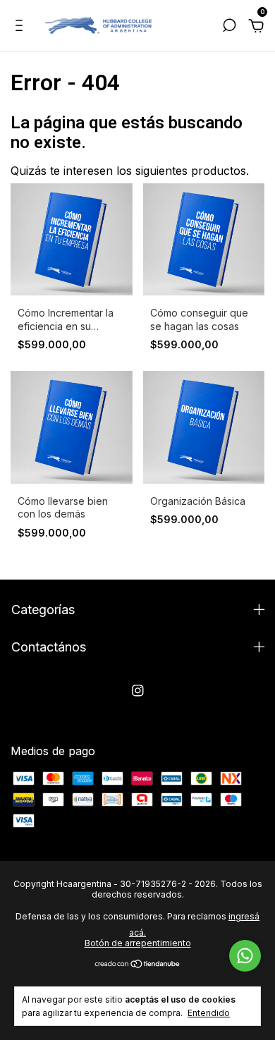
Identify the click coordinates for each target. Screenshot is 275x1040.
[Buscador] (229, 27)
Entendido (209, 1013)
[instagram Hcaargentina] (138, 690)
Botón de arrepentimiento (138, 943)
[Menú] (21, 27)
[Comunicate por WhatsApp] (245, 956)
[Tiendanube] (138, 965)
